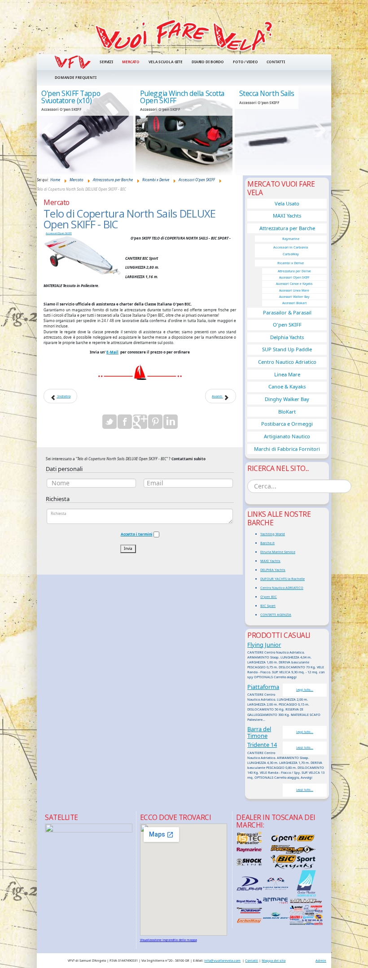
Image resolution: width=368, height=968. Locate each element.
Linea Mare (287, 374)
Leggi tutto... (304, 690)
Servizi (106, 61)
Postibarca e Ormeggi (287, 423)
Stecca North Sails (266, 93)
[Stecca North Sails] (283, 130)
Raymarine (290, 238)
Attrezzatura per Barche (287, 228)
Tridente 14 (262, 745)
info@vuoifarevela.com (222, 960)
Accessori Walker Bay (294, 297)
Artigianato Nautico (287, 436)
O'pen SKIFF (287, 324)
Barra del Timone (259, 732)
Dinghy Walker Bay (287, 399)
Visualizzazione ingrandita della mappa (168, 939)
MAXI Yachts (287, 215)
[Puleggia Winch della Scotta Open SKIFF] (184, 130)
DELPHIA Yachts (272, 569)
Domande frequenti (75, 77)
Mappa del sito (273, 960)
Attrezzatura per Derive (294, 271)
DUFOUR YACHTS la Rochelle (282, 578)
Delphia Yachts (287, 337)
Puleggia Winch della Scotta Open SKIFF (182, 96)
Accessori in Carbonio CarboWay (290, 250)
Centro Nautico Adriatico (287, 361)
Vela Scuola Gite (166, 61)
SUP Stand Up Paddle (287, 349)
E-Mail (112, 351)
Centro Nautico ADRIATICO (281, 587)
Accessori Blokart (294, 303)
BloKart (287, 411)
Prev (48, 130)
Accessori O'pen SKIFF (59, 233)
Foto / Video (245, 61)
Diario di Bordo (208, 61)
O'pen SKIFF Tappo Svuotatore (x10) (70, 96)
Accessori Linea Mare (294, 290)
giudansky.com (310, 172)
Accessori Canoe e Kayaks (294, 284)
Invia (128, 548)
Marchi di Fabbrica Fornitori (287, 448)
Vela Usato (287, 203)
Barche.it (267, 543)
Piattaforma (263, 687)
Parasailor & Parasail (287, 312)
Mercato (131, 61)
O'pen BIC (268, 596)
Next (320, 130)
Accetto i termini (137, 534)
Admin (320, 960)
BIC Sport (268, 605)
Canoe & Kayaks (287, 386)
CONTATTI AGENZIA (275, 614)
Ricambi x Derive (290, 263)
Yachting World (272, 534)
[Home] (184, 35)
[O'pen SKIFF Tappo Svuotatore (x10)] (85, 130)
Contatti (276, 61)
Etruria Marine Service (277, 551)
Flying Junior (264, 645)
